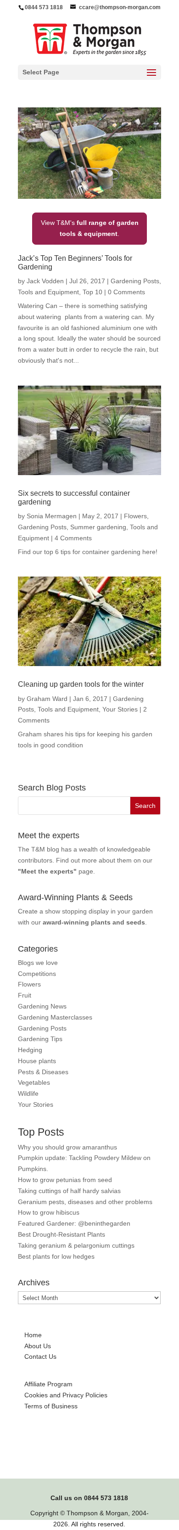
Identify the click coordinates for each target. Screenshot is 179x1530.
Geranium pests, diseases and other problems (85, 1201)
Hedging (30, 1050)
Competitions (37, 973)
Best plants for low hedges (56, 1256)
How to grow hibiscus (48, 1212)
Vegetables (34, 1082)
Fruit (24, 995)
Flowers (135, 516)
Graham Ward (47, 698)
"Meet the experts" (47, 871)
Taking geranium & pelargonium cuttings (76, 1245)
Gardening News (42, 1006)
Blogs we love (38, 962)
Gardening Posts (135, 281)
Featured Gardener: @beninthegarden (74, 1223)
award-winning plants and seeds (94, 922)
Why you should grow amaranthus (67, 1147)
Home (33, 1335)
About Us (37, 1346)
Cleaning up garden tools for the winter (81, 684)
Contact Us (40, 1356)
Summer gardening (98, 527)
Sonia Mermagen (52, 516)
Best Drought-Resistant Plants (61, 1234)
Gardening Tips (40, 1038)
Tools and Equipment (48, 292)
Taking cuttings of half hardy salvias (69, 1190)
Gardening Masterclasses (55, 1017)
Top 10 (92, 292)
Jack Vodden (45, 281)
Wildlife (28, 1093)
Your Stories (120, 709)
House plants (37, 1061)
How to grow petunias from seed (65, 1179)
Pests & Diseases (43, 1072)
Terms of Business (51, 1406)
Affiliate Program (48, 1384)
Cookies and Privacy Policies (65, 1395)
